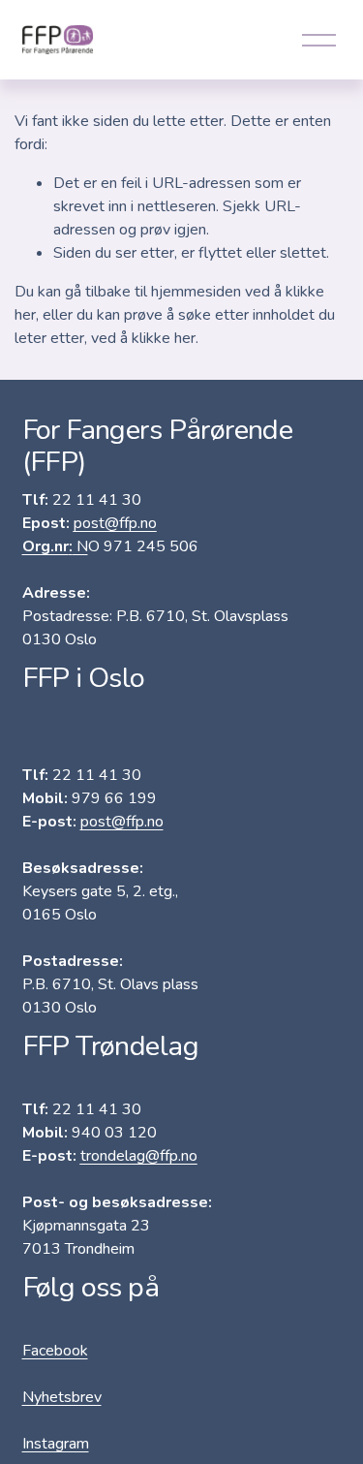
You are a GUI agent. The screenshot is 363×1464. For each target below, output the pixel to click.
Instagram (55, 1443)
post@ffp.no (122, 821)
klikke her (164, 338)
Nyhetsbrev (62, 1397)
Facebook (55, 1350)
